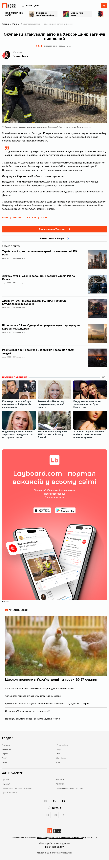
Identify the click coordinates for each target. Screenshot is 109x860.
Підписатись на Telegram (52, 229)
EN (63, 801)
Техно (4, 762)
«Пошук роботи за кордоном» (54, 844)
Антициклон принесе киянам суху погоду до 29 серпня (33, 696)
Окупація (31, 218)
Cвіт (57, 754)
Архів (58, 762)
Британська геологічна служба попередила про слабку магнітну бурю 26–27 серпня (47, 704)
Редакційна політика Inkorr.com (69, 788)
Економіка (6, 749)
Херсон (17, 218)
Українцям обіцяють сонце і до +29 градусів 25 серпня (32, 719)
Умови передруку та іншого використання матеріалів (60, 838)
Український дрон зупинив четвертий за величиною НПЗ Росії (39, 253)
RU (54, 801)
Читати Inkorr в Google (52, 238)
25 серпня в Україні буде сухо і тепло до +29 (27, 711)
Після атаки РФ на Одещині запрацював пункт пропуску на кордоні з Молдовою (41, 327)
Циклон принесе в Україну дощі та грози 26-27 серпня (51, 679)
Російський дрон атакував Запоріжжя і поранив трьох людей (38, 352)
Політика (6, 745)
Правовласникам (9, 793)
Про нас (5, 780)
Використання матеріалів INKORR (17, 788)
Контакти (60, 784)
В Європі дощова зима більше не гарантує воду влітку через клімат (39, 689)
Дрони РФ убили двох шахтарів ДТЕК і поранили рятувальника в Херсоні (34, 302)
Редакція (6, 784)
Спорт (58, 749)
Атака (44, 218)
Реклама (60, 780)
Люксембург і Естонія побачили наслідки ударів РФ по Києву (38, 278)
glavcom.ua (24, 134)
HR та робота (62, 745)
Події (4, 758)
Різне (39, 46)
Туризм (5, 754)
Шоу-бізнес (61, 758)
